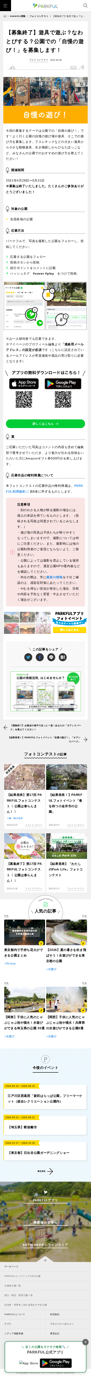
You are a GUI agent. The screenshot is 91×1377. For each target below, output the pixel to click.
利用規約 (55, 1314)
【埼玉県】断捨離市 (22, 1127)
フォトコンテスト (39, 16)
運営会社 (55, 1333)
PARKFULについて (14, 1314)
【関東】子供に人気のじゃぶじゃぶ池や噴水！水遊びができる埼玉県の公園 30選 (24, 1022)
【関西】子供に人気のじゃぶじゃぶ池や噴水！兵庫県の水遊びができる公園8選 (65, 1022)
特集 (6, 916)
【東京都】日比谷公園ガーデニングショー (38, 1153)
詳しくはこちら (43, 423)
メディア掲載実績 (13, 1333)
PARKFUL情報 (18, 16)
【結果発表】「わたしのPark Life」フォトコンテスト (66, 869)
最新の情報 (54, 577)
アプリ (7, 1324)
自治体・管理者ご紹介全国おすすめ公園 (25, 1305)
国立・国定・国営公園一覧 (18, 1295)
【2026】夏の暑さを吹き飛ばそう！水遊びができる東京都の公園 (66, 955)
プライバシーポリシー (62, 1324)
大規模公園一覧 (12, 1285)
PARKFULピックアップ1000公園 (22, 1276)
